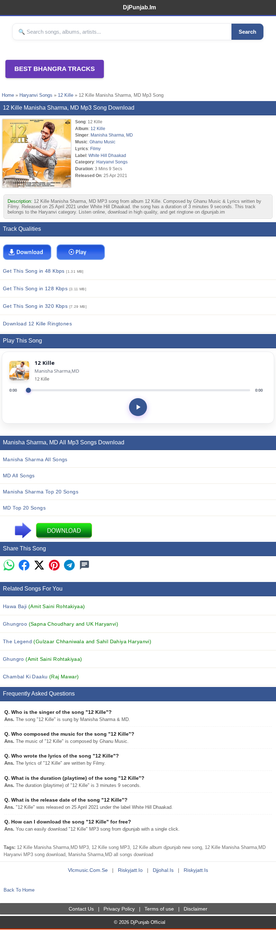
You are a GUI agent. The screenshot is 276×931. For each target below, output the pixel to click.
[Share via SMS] (84, 566)
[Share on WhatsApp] (9, 566)
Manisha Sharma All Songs (35, 459)
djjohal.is (163, 870)
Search (247, 32)
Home (8, 95)
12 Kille (65, 95)
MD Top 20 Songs (24, 508)
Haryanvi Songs (35, 95)
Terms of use (159, 909)
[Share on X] (39, 566)
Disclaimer (195, 909)
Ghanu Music (102, 141)
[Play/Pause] (138, 407)
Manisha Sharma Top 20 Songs (40, 492)
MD (129, 135)
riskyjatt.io (130, 870)
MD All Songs (19, 475)
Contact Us (81, 909)
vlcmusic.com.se (88, 870)
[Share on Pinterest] (54, 566)
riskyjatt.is (196, 870)
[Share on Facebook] (24, 566)
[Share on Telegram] (69, 566)
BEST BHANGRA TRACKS (54, 68)
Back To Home (19, 890)
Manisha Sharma (107, 135)
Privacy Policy (119, 909)
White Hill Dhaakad (107, 155)
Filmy (95, 148)
